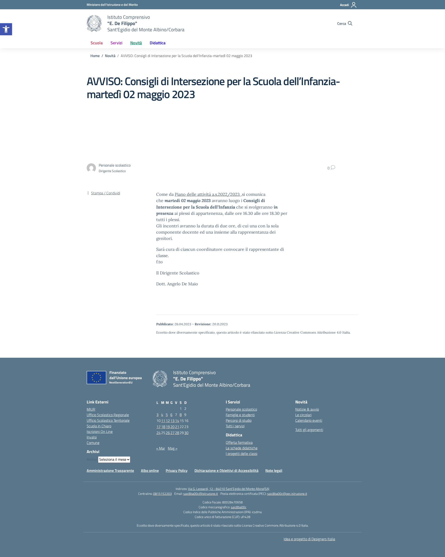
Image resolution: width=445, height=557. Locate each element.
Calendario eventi (308, 420)
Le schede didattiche (241, 448)
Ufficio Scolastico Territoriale (108, 420)
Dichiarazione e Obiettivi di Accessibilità (226, 470)
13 (172, 420)
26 (168, 432)
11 (163, 420)
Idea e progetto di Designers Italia (309, 539)
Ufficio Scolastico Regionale (108, 415)
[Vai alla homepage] (94, 23)
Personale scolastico (241, 409)
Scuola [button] (97, 43)
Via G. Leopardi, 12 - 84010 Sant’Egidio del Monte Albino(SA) (228, 488)
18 (163, 426)
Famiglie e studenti (240, 415)
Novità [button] (136, 43)
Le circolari (303, 415)
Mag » (172, 448)
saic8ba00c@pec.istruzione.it (287, 493)
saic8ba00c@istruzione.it (200, 493)
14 (177, 420)
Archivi (92, 459)
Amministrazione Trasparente (110, 470)
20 (172, 426)
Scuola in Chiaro (99, 426)
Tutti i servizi (235, 426)
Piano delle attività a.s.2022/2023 (208, 194)
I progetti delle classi (241, 453)
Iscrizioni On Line (100, 431)
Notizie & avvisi (307, 409)
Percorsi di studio (238, 420)
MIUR (91, 409)
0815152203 (162, 493)
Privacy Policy (177, 470)
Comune (93, 442)
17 (158, 426)
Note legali (273, 470)
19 (168, 426)
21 (177, 426)
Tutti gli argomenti (309, 429)
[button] (6, 29)
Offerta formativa (239, 442)
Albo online (150, 470)
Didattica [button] (157, 43)
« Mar (160, 448)
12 (168, 420)
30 (186, 432)
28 (177, 432)
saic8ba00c (238, 507)
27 (172, 432)
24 (158, 432)
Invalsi (92, 437)
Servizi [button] (116, 43)
